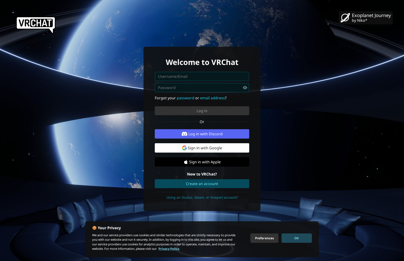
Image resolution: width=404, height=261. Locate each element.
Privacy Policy (169, 249)
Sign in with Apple (205, 161)
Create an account (202, 183)
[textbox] (202, 87)
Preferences (264, 238)
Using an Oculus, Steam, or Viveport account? (202, 197)
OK (296, 238)
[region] (202, 239)
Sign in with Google (205, 147)
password (185, 97)
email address (212, 97)
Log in (202, 110)
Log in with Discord (205, 133)
